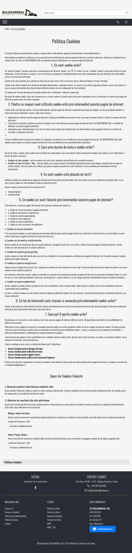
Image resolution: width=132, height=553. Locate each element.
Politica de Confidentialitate (21, 426)
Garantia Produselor (54, 516)
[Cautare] (127, 12)
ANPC (49, 523)
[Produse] (5, 22)
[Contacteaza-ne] (118, 22)
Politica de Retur (53, 512)
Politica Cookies (18, 28)
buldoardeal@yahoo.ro (98, 490)
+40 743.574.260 (98, 485)
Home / (7, 28)
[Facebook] (35, 487)
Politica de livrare (11, 519)
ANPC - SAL (51, 527)
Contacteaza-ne (105, 529)
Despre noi (9, 508)
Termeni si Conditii (12, 512)
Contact (8, 523)
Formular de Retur (54, 519)
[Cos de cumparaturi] (126, 22)
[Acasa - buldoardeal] (19, 12)
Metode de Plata (53, 508)
